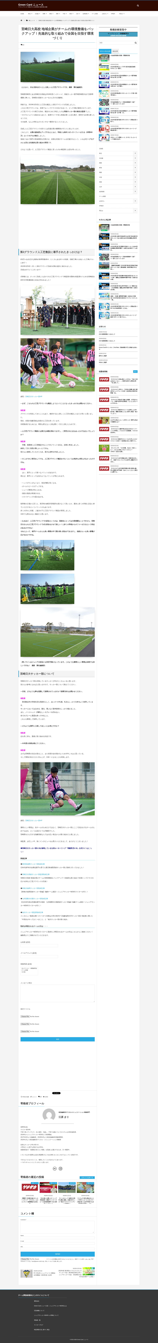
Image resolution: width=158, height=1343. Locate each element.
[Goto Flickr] (55, 1169)
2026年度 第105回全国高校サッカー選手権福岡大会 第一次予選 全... (123, 112)
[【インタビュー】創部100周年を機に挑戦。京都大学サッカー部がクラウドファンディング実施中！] (67, 1191)
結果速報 (85, 13)
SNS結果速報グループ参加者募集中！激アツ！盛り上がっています (122, 103)
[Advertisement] (58, 229)
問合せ (121, 13)
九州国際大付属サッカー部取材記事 (35, 898)
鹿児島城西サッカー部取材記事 (33, 864)
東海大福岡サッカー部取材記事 (33, 888)
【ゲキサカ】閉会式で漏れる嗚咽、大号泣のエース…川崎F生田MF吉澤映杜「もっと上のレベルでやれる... (124, 401)
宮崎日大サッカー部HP (33, 396)
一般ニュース (34, 1183)
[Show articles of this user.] (39, 1115)
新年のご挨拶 (103, 356)
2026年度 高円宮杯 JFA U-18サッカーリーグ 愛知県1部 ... (123, 129)
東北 (29, 13)
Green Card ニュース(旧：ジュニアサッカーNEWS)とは (50, 1306)
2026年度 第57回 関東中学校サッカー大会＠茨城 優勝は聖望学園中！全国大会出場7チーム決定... (124, 248)
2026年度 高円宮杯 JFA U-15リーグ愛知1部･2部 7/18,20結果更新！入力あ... (123, 307)
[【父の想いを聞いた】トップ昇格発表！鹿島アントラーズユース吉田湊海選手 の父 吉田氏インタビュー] (48, 1191)
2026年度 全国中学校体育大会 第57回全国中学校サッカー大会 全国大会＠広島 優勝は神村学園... (124, 238)
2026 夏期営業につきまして (107, 334)
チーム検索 (95, 13)
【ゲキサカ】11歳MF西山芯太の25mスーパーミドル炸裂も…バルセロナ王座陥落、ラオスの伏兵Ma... (124, 430)
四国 (70, 13)
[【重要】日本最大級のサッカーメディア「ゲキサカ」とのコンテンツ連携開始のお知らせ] (30, 1191)
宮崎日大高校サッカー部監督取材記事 (36, 874)
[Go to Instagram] (60, 1169)
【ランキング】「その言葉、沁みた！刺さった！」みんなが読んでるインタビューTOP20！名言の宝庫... (123, 449)
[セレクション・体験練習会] (29, 968)
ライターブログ (38, 1325)
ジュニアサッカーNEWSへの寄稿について (46, 1315)
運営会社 (36, 1301)
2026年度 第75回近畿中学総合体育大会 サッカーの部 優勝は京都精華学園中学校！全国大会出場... (124, 277)
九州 (77, 13)
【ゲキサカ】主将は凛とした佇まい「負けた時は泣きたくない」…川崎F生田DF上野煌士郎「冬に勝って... (124, 381)
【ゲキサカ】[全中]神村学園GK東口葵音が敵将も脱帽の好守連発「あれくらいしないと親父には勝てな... (124, 470)
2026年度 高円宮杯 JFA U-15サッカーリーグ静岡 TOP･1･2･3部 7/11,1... (123, 316)
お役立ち (104, 13)
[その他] (29, 972)
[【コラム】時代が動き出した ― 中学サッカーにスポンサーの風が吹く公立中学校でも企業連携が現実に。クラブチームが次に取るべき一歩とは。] (85, 1191)
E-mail (22, 1241)
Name (22, 1235)
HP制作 (113, 13)
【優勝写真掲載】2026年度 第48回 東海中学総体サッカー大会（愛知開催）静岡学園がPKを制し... (124, 267)
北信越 (36, 13)
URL (22, 1246)
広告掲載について (39, 1310)
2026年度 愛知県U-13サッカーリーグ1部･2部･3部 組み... (124, 94)
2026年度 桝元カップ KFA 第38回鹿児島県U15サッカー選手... (122, 67)
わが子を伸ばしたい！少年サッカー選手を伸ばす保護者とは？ (124, 421)
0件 (23, 45)
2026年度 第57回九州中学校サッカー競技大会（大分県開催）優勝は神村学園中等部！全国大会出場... (124, 287)
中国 (64, 13)
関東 (44, 13)
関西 (57, 13)
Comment (23, 1219)
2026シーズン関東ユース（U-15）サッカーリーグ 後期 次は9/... (123, 138)
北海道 (22, 13)
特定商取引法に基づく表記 (42, 1329)
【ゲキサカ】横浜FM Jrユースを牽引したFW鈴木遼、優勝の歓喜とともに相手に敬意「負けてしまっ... (124, 411)
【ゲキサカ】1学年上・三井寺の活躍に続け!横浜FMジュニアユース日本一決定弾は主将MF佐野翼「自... (123, 391)
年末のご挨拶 (103, 362)
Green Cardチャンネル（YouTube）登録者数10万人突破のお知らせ (118, 348)
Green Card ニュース (31, 4)
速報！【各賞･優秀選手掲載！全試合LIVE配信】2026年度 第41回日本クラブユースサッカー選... (123, 298)
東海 (50, 13)
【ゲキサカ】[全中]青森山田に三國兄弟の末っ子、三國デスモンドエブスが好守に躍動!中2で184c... (123, 460)
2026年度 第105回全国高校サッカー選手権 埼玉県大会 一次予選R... (123, 85)
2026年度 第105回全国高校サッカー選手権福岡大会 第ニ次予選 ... (123, 76)
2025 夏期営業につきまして (107, 341)
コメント (34, 1096)
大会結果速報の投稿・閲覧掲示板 (120, 55)
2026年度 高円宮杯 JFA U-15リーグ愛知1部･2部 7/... (123, 120)
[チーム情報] (29, 970)
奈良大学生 (72, 1183)
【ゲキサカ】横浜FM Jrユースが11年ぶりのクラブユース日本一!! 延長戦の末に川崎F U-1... (123, 440)
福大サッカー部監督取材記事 (32, 912)
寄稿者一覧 (37, 1320)
